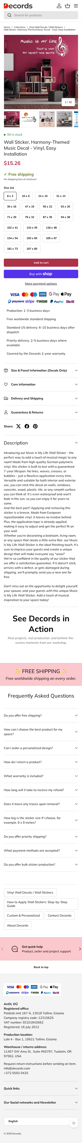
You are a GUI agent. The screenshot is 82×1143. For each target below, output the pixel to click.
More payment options (41, 283)
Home (7, 27)
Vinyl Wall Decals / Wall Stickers (46, 27)
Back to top (41, 967)
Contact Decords (60, 915)
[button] (67, 6)
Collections (20, 27)
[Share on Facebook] (27, 426)
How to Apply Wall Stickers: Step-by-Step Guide (37, 904)
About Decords (17, 925)
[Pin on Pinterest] (35, 426)
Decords (16, 1133)
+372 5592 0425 (16, 1073)
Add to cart (41, 262)
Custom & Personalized (23, 915)
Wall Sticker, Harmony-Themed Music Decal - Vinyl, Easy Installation (40, 30)
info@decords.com (17, 1068)
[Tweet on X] (18, 426)
